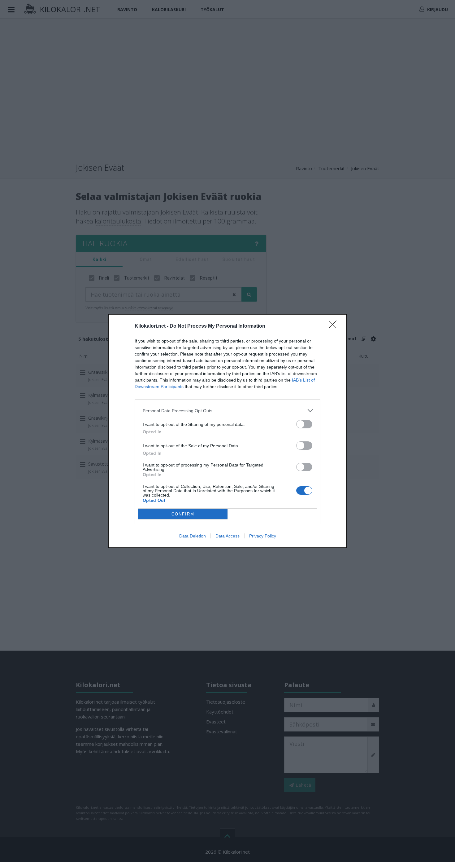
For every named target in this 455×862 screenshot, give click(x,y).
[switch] (304, 424)
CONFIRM (182, 514)
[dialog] (227, 431)
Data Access (227, 535)
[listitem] (227, 410)
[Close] (334, 326)
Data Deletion (192, 535)
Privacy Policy (262, 535)
